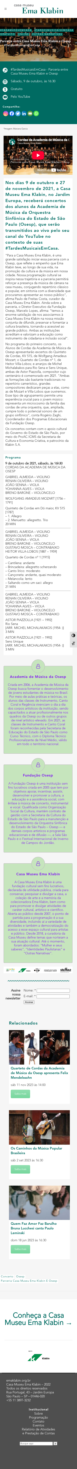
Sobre (38, 1413)
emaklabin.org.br (18, 1380)
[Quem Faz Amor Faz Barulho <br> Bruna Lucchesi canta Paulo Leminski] (39, 1203)
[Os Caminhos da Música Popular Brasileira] (39, 1127)
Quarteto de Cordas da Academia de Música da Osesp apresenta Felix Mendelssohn (39, 1073)
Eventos (38, 1425)
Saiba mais (20, 1094)
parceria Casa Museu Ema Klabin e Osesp (29, 1281)
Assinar (29, 1002)
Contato (38, 1421)
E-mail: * (30, 996)
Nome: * (30, 990)
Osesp (20, 1276)
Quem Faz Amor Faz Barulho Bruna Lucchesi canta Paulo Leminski (34, 1228)
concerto (7, 1276)
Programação (38, 1417)
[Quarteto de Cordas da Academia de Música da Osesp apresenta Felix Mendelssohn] (39, 1047)
